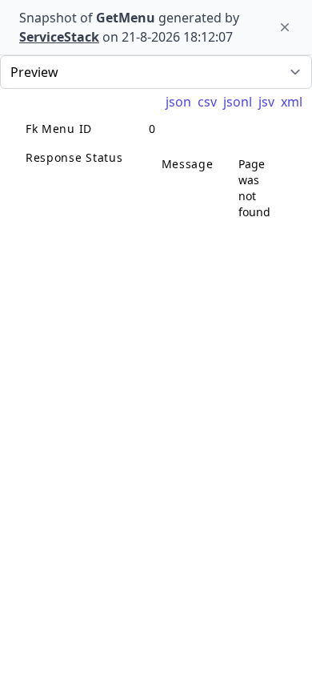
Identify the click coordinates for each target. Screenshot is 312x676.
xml (291, 102)
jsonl (237, 102)
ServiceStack (59, 37)
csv (207, 102)
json (178, 102)
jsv (266, 102)
